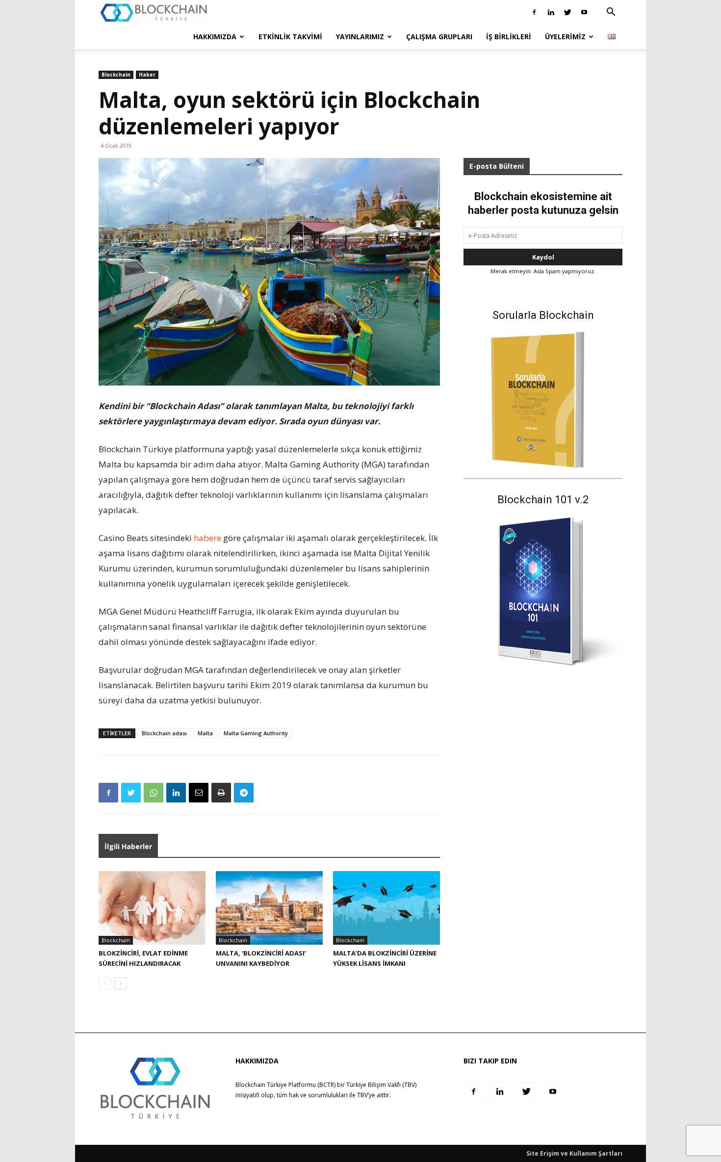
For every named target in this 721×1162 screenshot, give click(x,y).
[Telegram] (244, 792)
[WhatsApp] (153, 792)
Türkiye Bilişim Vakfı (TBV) (381, 1085)
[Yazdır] (221, 792)
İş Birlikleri (508, 36)
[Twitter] (567, 12)
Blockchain (116, 74)
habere (207, 537)
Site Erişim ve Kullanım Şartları (574, 1153)
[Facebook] (534, 12)
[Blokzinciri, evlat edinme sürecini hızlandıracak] (152, 908)
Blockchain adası (164, 733)
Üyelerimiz (565, 36)
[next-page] (120, 983)
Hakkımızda (214, 36)
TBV (362, 1095)
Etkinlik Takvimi (290, 36)
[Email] (198, 792)
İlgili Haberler (128, 846)
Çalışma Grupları (439, 36)
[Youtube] (584, 12)
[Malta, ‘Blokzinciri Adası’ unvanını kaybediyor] (269, 908)
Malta (205, 733)
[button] (610, 13)
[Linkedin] (550, 12)
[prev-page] (105, 983)
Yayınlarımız (360, 36)
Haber (147, 74)
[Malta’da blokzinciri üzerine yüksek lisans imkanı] (386, 908)
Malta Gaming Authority (256, 733)
